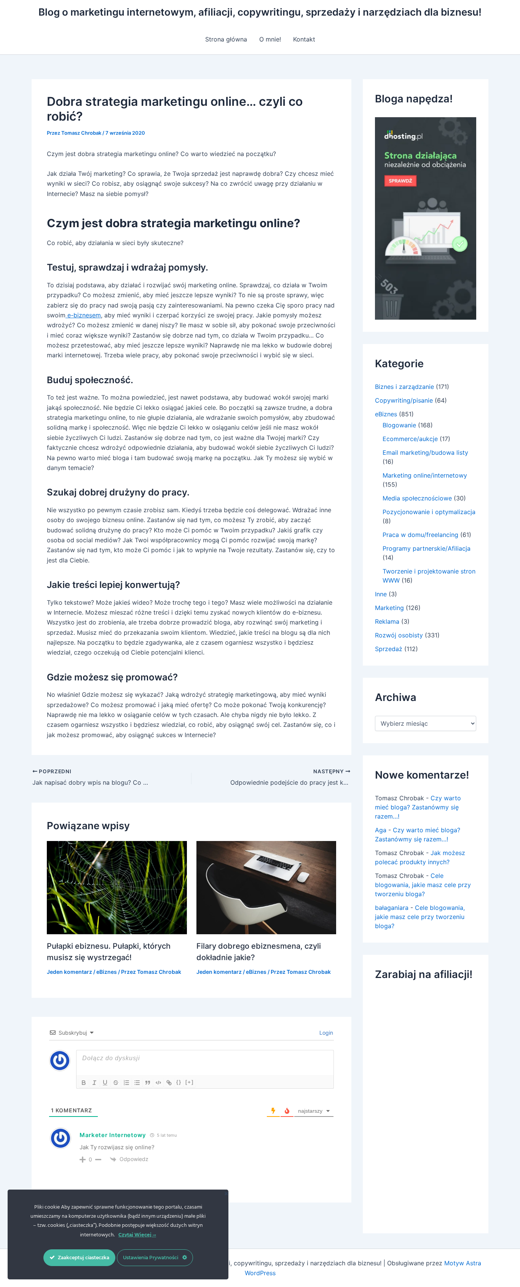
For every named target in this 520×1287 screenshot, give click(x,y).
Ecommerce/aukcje (410, 439)
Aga (380, 830)
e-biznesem (83, 315)
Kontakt (304, 39)
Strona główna (226, 39)
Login (325, 1032)
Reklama (387, 621)
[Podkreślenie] (105, 1082)
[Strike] (115, 1082)
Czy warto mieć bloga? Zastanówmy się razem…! (418, 807)
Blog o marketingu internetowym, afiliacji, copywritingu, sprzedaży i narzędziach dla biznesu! (260, 12)
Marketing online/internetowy (425, 475)
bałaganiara (391, 907)
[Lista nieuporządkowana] (137, 1082)
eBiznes (106, 971)
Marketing (389, 608)
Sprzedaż (388, 649)
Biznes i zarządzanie (404, 386)
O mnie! (270, 39)
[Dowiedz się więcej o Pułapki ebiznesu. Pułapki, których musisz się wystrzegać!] (117, 887)
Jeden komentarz (69, 971)
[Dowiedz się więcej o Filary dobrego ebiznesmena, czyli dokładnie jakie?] (266, 887)
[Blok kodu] (158, 1082)
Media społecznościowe (417, 498)
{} (179, 1082)
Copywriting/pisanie (404, 400)
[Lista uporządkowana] (126, 1082)
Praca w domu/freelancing (420, 534)
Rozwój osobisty (399, 635)
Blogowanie (399, 425)
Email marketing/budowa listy (425, 452)
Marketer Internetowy (113, 1135)
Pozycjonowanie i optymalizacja (429, 512)
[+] (189, 1082)
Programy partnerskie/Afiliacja (427, 548)
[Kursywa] (94, 1082)
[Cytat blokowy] (147, 1082)
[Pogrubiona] (83, 1082)
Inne (381, 594)
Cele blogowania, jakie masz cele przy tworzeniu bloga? (423, 885)
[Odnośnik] (169, 1082)
